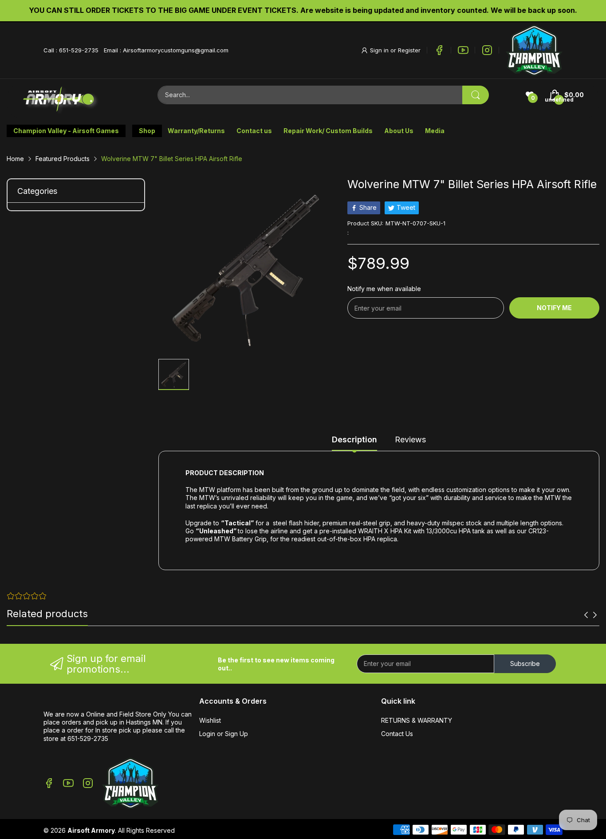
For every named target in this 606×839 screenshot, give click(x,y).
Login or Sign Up (223, 733)
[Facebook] (439, 50)
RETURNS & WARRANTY (416, 720)
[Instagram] (487, 50)
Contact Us (397, 733)
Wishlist (210, 720)
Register (409, 50)
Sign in (380, 50)
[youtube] (463, 50)
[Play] (534, 50)
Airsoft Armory (91, 830)
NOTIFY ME (554, 307)
